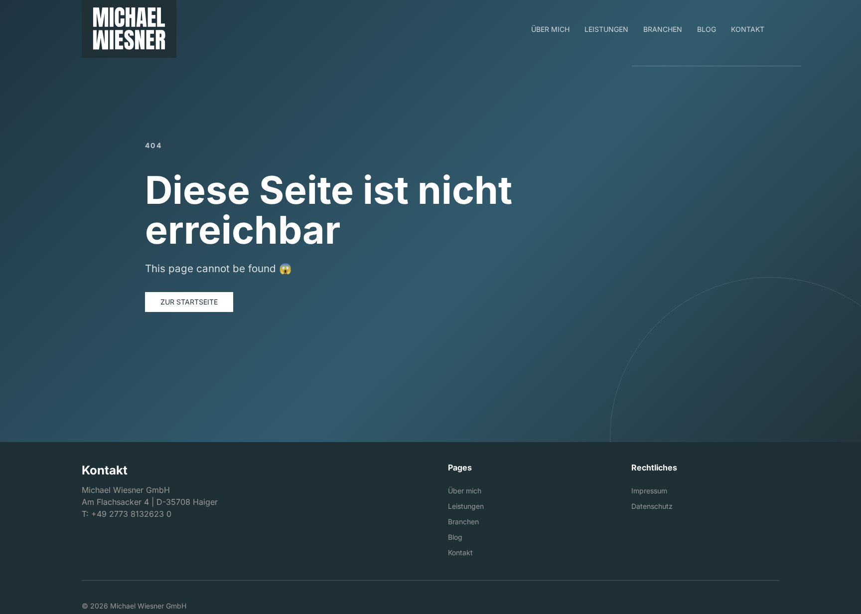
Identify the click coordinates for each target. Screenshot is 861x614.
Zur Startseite (189, 302)
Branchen (463, 521)
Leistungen (466, 506)
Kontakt (460, 552)
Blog (455, 537)
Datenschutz (652, 506)
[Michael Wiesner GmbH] (129, 29)
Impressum (649, 490)
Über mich (464, 490)
